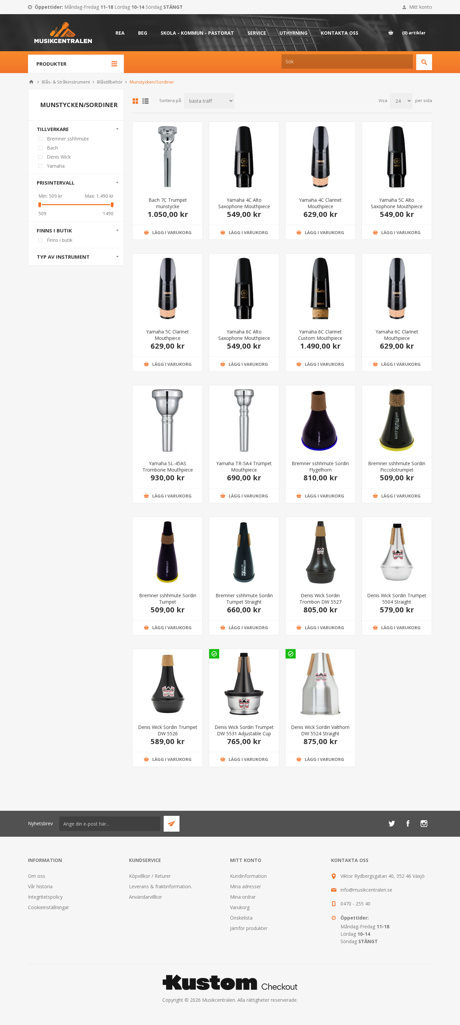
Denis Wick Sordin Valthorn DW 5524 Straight (320, 730)
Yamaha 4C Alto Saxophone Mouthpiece (244, 203)
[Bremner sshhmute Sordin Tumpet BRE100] (167, 551)
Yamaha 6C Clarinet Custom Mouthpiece (320, 334)
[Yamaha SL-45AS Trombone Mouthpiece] (167, 420)
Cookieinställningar (48, 907)
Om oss (36, 876)
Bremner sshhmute (68, 138)
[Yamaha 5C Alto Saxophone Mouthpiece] (396, 156)
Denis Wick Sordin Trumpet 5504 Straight (396, 598)
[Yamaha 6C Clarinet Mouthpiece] (396, 288)
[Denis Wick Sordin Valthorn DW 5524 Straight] (320, 683)
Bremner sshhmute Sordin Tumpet (167, 598)
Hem (31, 81)
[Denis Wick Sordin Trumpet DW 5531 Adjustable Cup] (243, 683)
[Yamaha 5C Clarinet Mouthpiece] (167, 288)
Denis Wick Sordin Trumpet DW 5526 (167, 730)
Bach (52, 148)
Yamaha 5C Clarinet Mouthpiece (167, 334)
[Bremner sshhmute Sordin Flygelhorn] (320, 420)
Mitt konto (420, 7)
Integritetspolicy (45, 897)
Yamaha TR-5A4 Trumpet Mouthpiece (244, 466)
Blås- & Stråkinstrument (66, 82)
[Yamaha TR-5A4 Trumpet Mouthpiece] (243, 420)
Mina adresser (245, 886)
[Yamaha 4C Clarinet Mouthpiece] (320, 156)
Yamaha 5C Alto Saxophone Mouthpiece (397, 203)
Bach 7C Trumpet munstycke (168, 203)
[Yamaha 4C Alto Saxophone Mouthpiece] (243, 156)
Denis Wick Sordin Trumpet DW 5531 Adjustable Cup (244, 730)
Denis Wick (59, 157)
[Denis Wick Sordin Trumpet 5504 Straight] (396, 551)
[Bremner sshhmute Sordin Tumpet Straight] (243, 551)
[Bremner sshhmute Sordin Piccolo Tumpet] (396, 420)
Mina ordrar (243, 897)
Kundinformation (248, 876)
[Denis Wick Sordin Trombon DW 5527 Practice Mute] (320, 551)
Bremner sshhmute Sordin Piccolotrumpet (396, 466)
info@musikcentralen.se (366, 890)
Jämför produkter (248, 928)
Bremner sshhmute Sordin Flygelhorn (320, 466)
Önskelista (241, 918)
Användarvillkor (145, 897)
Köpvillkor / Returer (150, 876)
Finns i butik (59, 240)
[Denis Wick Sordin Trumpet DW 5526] (167, 683)
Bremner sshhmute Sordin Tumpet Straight (244, 598)
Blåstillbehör (110, 82)
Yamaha (56, 166)
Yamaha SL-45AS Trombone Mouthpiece (167, 466)
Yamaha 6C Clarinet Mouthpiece (396, 334)
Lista (145, 101)
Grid (135, 101)
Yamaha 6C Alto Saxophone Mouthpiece (244, 334)
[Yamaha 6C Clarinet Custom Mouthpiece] (320, 288)
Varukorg (240, 907)
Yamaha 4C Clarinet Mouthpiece (320, 203)
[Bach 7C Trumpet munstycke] (167, 156)
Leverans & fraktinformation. (160, 886)
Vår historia (40, 886)
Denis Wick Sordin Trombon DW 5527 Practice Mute (320, 601)
